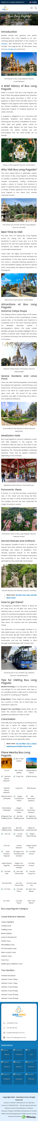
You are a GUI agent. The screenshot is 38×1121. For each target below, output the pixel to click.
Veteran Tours (6, 956)
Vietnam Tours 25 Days (9, 998)
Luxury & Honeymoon (9, 937)
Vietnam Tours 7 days (9, 983)
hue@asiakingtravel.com (15, 1033)
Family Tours (5, 941)
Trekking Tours (6, 930)
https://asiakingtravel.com (16, 1037)
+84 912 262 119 (11, 1028)
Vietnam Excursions (8, 976)
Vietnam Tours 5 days (9, 979)
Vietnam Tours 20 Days (9, 995)
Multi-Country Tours (8, 952)
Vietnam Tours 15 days (9, 991)
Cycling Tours (6, 926)
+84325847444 (12, 1023)
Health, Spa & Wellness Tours (11, 964)
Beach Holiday (6, 933)
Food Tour (5, 960)
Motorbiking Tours (7, 945)
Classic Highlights (7, 922)
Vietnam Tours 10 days (9, 987)
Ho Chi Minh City (11, 49)
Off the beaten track (8, 949)
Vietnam (4, 44)
